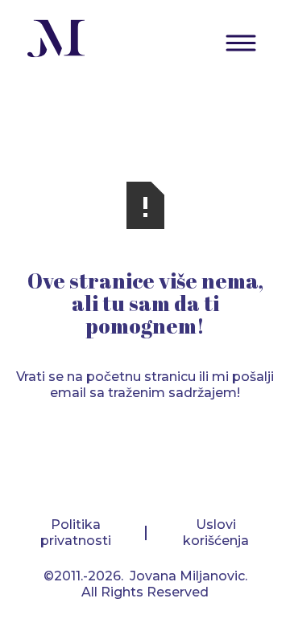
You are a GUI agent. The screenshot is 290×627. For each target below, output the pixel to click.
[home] (52, 40)
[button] (241, 42)
